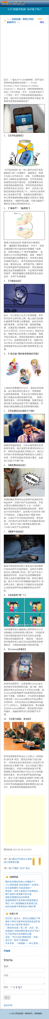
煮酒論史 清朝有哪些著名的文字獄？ (23, 931)
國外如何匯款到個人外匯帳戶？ (20, 882)
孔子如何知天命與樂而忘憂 (18, 934)
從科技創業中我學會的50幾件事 (20, 906)
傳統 (42, 22)
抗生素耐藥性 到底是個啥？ (18, 888)
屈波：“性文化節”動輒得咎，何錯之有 (23, 937)
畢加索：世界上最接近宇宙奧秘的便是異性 (26, 891)
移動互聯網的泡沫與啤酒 (17, 897)
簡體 (40, 19)
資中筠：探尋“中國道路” (17, 940)
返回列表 (8, 1005)
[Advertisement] (24, 51)
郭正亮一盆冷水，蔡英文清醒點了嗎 (22, 918)
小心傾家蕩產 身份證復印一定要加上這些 (25, 885)
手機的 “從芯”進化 (21, 868)
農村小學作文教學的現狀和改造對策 (22, 921)
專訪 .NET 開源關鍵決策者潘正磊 (21, 903)
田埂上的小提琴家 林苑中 (17, 924)
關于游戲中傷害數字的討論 (18, 894)
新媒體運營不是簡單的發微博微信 (21, 900)
